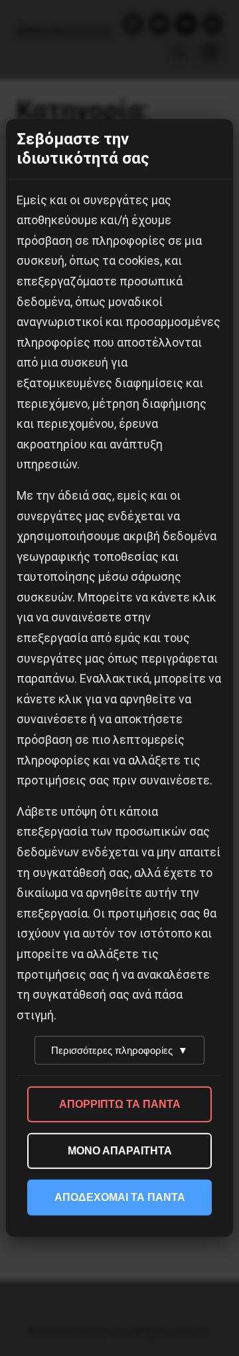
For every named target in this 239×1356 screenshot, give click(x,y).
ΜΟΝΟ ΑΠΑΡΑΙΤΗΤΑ (120, 1150)
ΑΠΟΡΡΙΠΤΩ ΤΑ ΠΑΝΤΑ (120, 1104)
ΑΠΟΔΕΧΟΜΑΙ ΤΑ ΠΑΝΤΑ (119, 1197)
